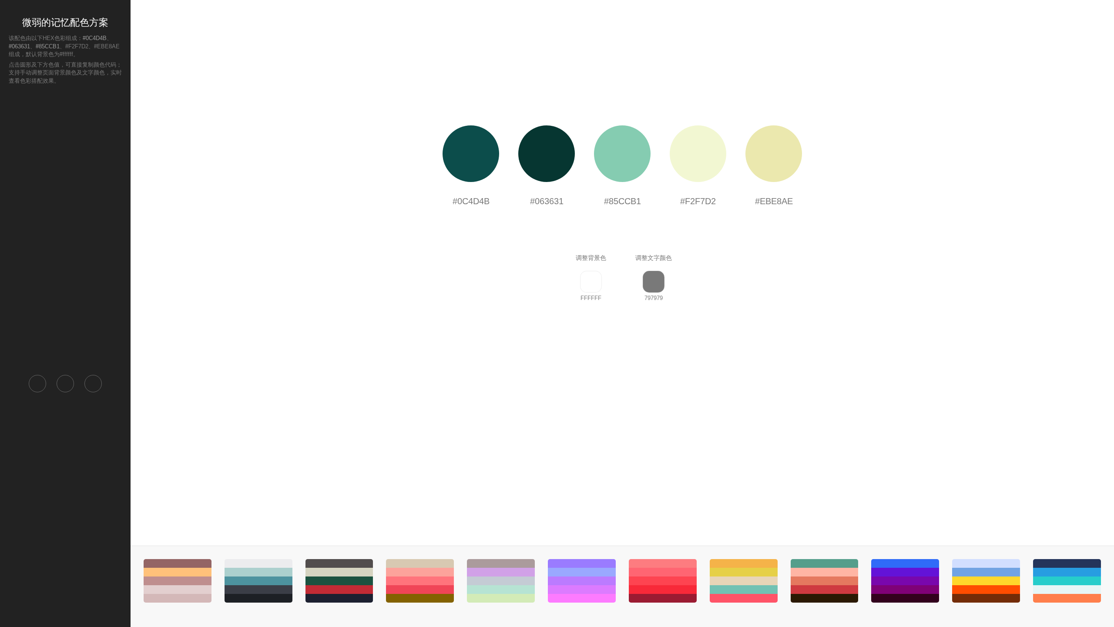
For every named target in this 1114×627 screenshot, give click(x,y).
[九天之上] (258, 581)
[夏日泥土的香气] (986, 581)
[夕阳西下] (663, 581)
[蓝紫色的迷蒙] (905, 581)
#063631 (19, 46)
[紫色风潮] (582, 581)
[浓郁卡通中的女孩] (825, 581)
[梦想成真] (501, 581)
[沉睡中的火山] (339, 581)
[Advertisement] (65, 229)
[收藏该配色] (93, 383)
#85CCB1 (48, 46)
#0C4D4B (95, 38)
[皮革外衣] (177, 581)
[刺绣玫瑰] (420, 581)
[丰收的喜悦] (744, 581)
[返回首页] (37, 383)
